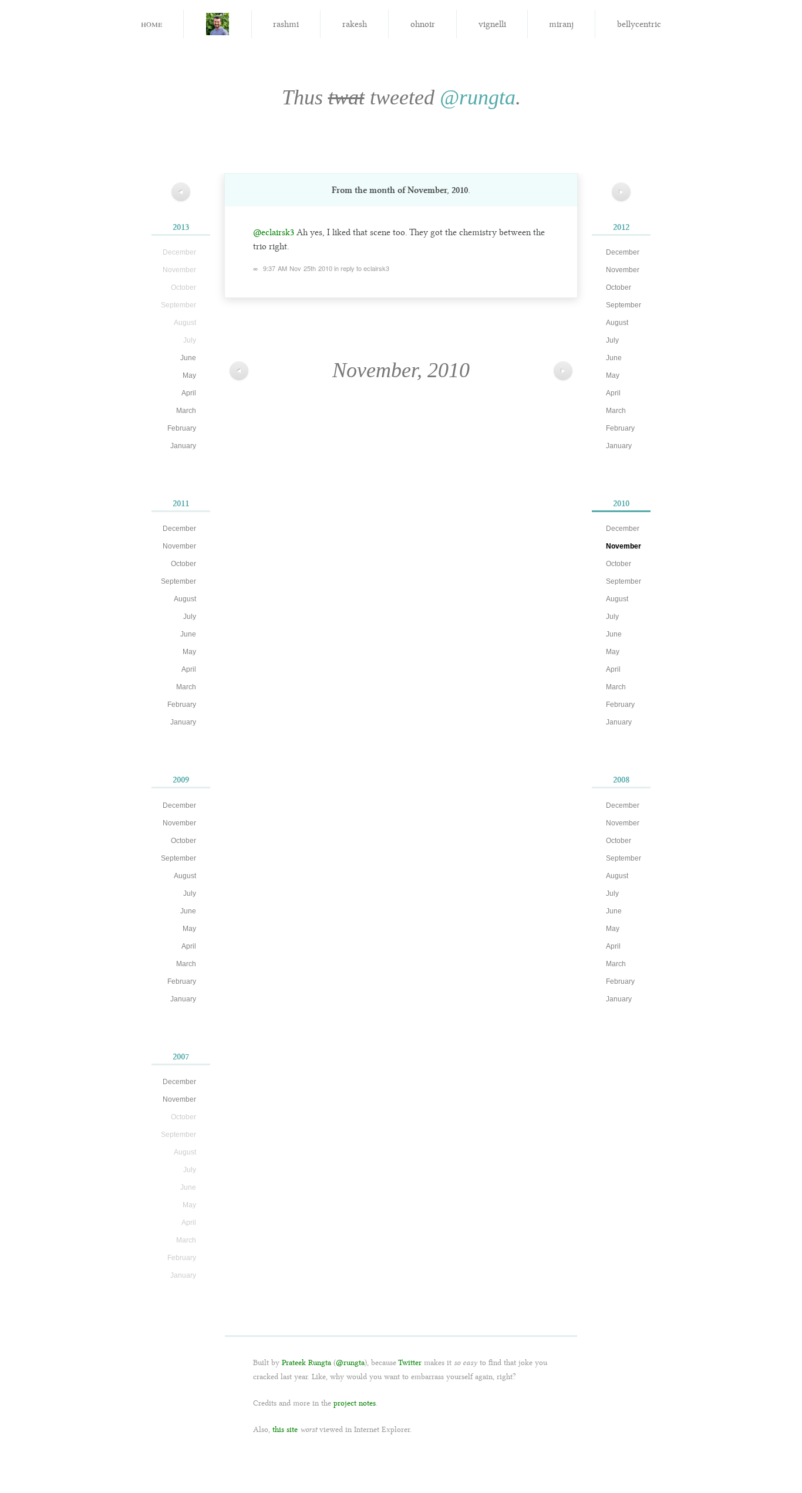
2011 (181, 503)
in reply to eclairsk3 (361, 268)
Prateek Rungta (306, 1362)
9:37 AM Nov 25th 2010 (297, 268)
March (186, 411)
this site (285, 1429)
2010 (621, 503)
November (179, 546)
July (189, 616)
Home (151, 23)
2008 (621, 779)
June (188, 358)
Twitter (410, 1362)
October (183, 564)
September (178, 581)
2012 (621, 227)
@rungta (477, 97)
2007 (181, 1056)
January (183, 446)
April (188, 393)
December (179, 528)
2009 (181, 779)
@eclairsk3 (273, 232)
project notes (354, 1403)
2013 (181, 227)
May (189, 375)
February (181, 428)
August (185, 599)
